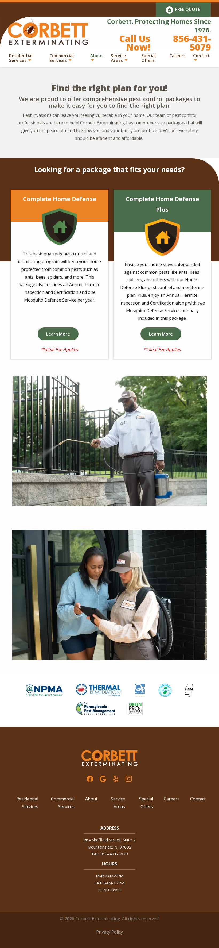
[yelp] (115, 778)
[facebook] (90, 778)
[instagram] (128, 778)
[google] (103, 778)
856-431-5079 (114, 854)
